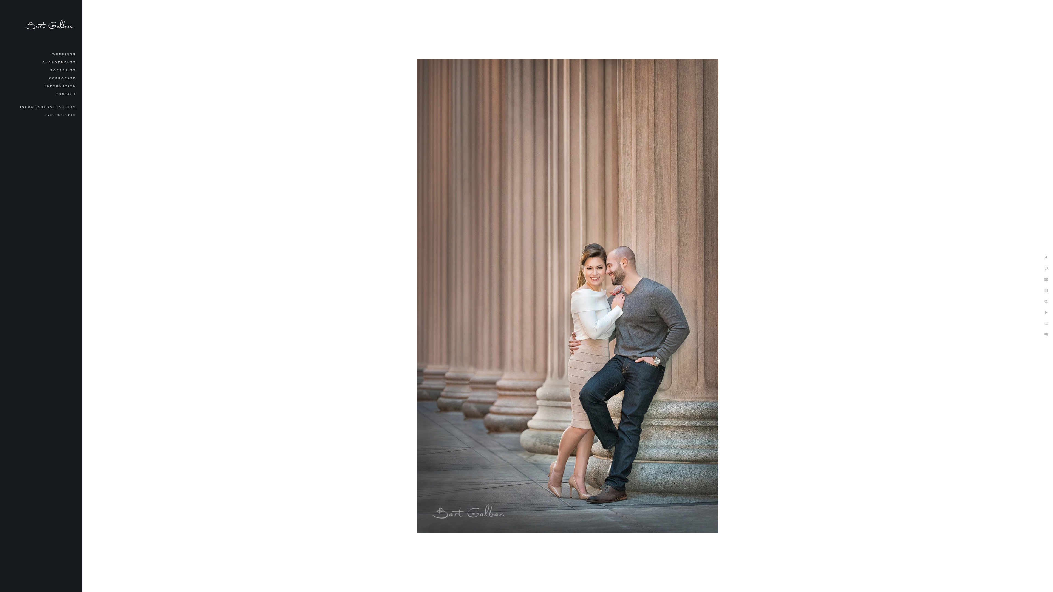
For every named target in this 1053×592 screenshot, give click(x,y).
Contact (66, 94)
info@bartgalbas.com (48, 107)
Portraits (63, 70)
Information (60, 86)
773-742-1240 (60, 114)
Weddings (64, 54)
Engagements (59, 62)
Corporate (62, 78)
